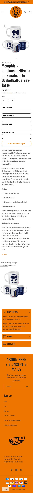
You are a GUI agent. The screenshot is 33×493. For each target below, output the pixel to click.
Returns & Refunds (9, 415)
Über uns (6, 411)
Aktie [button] (5, 255)
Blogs (5, 406)
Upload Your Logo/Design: (8, 262)
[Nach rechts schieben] (21, 59)
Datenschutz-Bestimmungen (12, 420)
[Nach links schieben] (12, 59)
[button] (2, 12)
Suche (5, 401)
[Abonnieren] (26, 386)
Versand (9, 93)
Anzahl (3, 96)
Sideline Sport (14, 489)
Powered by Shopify (21, 489)
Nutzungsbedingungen (10, 425)
